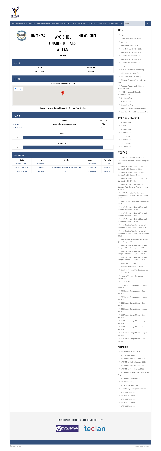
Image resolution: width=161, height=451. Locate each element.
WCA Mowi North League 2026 (132, 365)
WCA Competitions (128, 355)
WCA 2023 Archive (128, 399)
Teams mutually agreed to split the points (66, 167)
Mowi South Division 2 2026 (131, 63)
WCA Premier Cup (127, 382)
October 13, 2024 (21, 167)
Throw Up (107, 160)
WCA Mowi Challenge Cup (130, 378)
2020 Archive (126, 140)
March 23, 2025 (21, 164)
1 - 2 (66, 164)
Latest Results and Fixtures (131, 38)
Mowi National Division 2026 (131, 49)
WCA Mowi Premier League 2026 (133, 358)
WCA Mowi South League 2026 (132, 369)
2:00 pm (107, 164)
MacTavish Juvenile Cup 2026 (132, 266)
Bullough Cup (126, 101)
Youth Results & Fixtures (97, 23)
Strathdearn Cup (127, 105)
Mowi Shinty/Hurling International (133, 108)
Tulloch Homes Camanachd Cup (132, 70)
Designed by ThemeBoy (143, 446)
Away (90, 160)
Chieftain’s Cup (126, 98)
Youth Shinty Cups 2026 (130, 263)
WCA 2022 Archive (128, 403)
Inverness (16, 124)
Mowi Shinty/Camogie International (134, 389)
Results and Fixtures (19, 23)
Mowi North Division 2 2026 (131, 59)
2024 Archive (126, 126)
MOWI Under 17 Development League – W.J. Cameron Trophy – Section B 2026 (133, 195)
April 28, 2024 (22, 171)
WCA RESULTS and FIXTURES (61, 23)
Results (66, 160)
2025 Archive (126, 122)
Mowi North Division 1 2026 (131, 52)
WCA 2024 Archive (128, 396)
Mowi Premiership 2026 (129, 45)
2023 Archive (126, 129)
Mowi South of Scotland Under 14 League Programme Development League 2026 (133, 233)
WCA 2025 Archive (128, 392)
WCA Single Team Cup (129, 385)
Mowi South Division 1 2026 (131, 56)
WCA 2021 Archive (128, 406)
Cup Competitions (43, 23)
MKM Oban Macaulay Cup (130, 73)
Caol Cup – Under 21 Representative (134, 112)
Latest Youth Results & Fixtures (132, 157)
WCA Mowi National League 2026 (133, 362)
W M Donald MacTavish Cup (131, 77)
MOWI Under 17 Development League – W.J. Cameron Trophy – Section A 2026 (133, 186)
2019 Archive (126, 143)
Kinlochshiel (17, 128)
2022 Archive (126, 133)
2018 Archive (126, 147)
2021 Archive (126, 136)
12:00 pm (107, 167)
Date (22, 160)
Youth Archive (126, 282)
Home (42, 160)
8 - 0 (66, 171)
